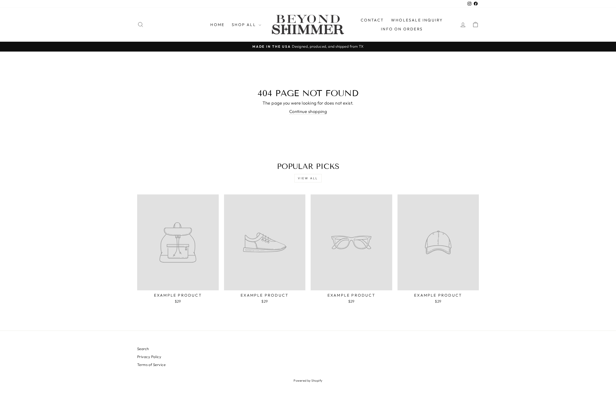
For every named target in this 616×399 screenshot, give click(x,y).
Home (217, 24)
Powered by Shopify (308, 380)
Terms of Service (151, 364)
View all (308, 178)
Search (143, 348)
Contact (372, 20)
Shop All (244, 24)
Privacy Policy (149, 356)
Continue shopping (308, 111)
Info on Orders (402, 29)
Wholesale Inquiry (417, 20)
